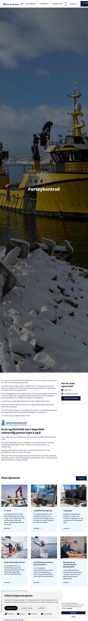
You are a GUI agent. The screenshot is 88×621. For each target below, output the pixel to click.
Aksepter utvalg (26, 608)
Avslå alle (41, 608)
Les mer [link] (69, 609)
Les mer (81, 478)
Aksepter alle (11, 608)
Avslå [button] (73, 617)
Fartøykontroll (57, 4)
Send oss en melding (71, 398)
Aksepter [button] (73, 613)
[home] (11, 4)
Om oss (66, 4)
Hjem (21, 4)
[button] (31, 3)
